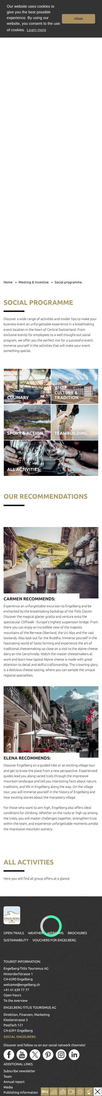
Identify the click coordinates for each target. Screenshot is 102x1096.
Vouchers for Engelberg (54, 940)
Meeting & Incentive (34, 282)
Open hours (12, 995)
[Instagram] (61, 1054)
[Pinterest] (48, 1054)
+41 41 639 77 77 (16, 990)
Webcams (55, 933)
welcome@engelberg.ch (22, 985)
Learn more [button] (36, 30)
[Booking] (45, 1091)
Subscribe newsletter (19, 1071)
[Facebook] (9, 1054)
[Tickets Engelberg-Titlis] (62, 1091)
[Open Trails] (89, 1091)
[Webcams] (71, 1091)
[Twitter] (35, 1054)
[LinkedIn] (74, 1054)
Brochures (77, 933)
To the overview (16, 1000)
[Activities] (54, 1091)
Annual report (14, 1082)
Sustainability (16, 940)
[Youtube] (22, 1054)
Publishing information (21, 1092)
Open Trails (14, 933)
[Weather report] (80, 1091)
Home (8, 282)
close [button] (78, 19)
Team (8, 1076)
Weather (35, 933)
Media (8, 1087)
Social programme (68, 282)
